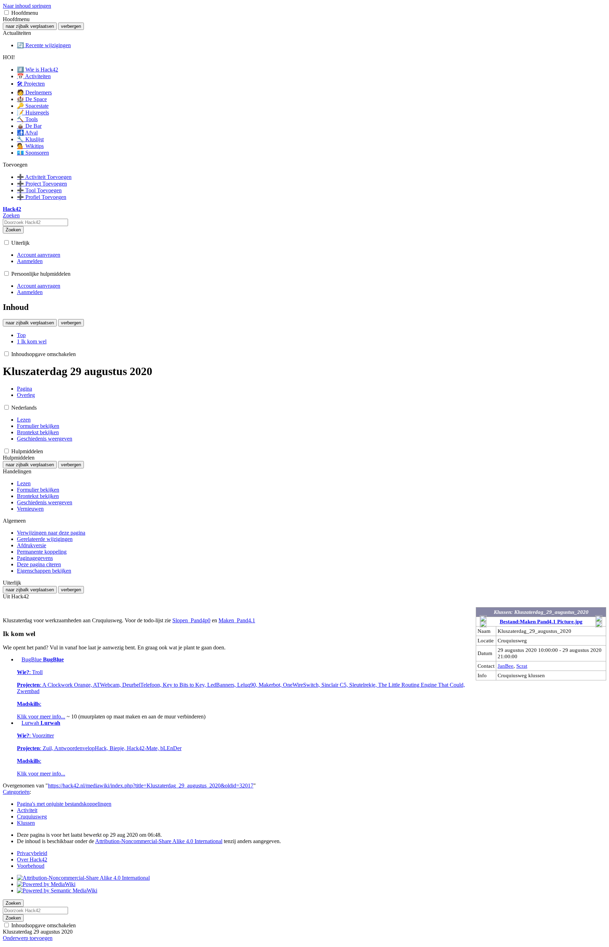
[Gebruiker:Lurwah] (18, 723)
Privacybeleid (32, 853)
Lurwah (99, 748)
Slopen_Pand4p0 (191, 620)
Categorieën (16, 792)
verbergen (71, 26)
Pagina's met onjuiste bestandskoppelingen (64, 804)
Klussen (26, 823)
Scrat (521, 666)
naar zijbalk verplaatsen (30, 26)
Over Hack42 (32, 859)
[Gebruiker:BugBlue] (18, 659)
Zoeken (13, 229)
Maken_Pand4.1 (237, 620)
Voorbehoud (30, 866)
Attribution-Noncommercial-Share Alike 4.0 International (158, 841)
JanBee (505, 666)
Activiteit (27, 810)
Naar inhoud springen (27, 6)
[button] (6, 12)
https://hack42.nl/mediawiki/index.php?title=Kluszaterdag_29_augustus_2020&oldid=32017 (150, 786)
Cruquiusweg (32, 817)
